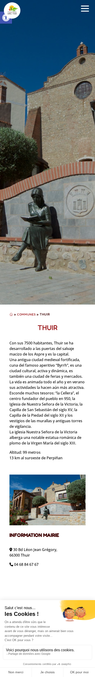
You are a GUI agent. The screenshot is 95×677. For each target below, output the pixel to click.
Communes (26, 314)
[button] (85, 8)
